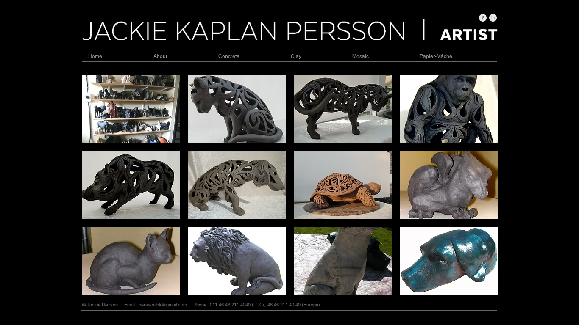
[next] (479, 192)
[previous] (100, 192)
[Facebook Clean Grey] (483, 18)
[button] (131, 109)
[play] (480, 288)
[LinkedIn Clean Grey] (493, 18)
